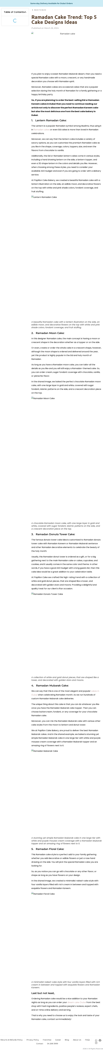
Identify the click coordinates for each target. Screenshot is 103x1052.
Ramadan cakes (42, 129)
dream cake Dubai (76, 1002)
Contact (39, 1043)
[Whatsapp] (96, 1040)
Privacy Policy (33, 1040)
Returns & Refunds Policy (12, 1040)
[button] (25, 12)
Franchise (47, 1040)
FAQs (87, 1040)
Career (58, 1040)
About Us (77, 1040)
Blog (67, 1040)
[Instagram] (96, 1043)
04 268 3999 (52, 1043)
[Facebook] (100, 1040)
